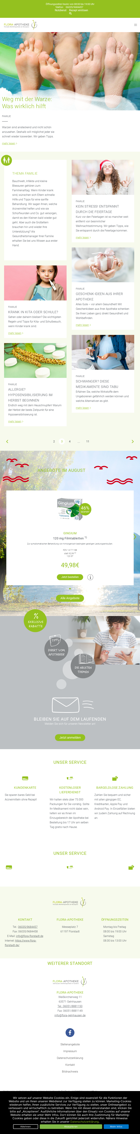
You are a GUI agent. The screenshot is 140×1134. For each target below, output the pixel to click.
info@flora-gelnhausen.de (70, 1015)
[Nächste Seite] (133, 441)
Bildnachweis (70, 1071)
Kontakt (70, 1064)
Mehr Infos (116, 1126)
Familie (6, 116)
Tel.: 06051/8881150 (70, 1006)
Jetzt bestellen (70, 577)
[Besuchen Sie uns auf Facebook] (70, 1032)
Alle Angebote (70, 598)
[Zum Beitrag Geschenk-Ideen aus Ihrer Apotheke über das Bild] (103, 264)
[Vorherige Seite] (7, 441)
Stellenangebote (70, 1044)
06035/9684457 (74, 7)
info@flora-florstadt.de (29, 936)
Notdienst (60, 10)
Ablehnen (25, 1126)
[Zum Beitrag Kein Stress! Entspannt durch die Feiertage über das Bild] (103, 177)
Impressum (70, 1051)
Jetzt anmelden (70, 737)
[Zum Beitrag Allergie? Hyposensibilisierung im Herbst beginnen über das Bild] (35, 360)
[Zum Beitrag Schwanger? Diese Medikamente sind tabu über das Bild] (103, 352)
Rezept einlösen (78, 10)
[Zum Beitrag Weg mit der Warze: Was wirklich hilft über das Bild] (70, 71)
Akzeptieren (71, 1126)
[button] (136, 534)
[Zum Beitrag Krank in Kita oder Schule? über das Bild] (35, 282)
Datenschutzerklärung (70, 1058)
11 (87, 441)
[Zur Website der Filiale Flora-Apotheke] (70, 982)
